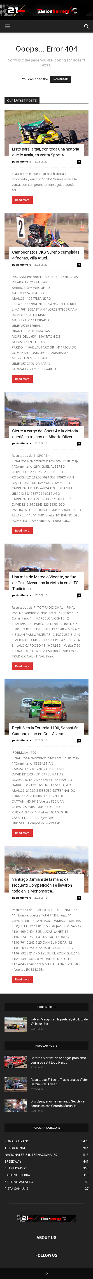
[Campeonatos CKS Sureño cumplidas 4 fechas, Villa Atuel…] (46, 236)
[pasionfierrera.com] (46, 10)
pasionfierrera (21, 161)
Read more (22, 200)
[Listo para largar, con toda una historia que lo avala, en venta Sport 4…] (46, 133)
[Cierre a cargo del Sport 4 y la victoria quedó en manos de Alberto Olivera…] (46, 415)
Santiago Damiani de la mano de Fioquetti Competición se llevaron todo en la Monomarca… (42, 885)
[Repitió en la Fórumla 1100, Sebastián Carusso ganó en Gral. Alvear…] (46, 707)
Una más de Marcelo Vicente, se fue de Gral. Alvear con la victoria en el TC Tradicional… (45, 583)
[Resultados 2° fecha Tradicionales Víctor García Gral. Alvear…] (16, 1085)
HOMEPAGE (60, 79)
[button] (7, 26)
